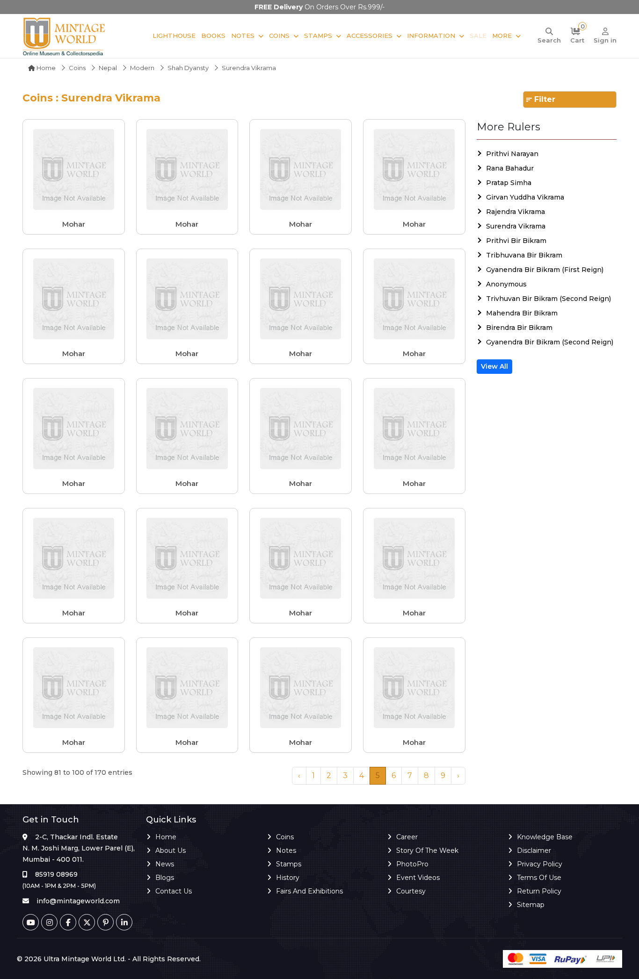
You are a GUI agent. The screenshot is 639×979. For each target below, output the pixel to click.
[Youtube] (30, 922)
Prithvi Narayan (512, 154)
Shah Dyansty (188, 67)
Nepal (108, 67)
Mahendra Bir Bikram (522, 313)
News (164, 864)
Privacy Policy (539, 864)
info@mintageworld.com (78, 901)
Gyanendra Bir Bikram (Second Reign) (549, 342)
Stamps (318, 35)
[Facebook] (68, 922)
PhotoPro (412, 864)
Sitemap (531, 904)
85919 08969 (56, 874)
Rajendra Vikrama (515, 211)
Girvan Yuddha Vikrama (525, 197)
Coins (279, 35)
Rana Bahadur (510, 168)
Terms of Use (539, 877)
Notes (242, 35)
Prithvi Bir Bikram (516, 240)
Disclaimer (534, 850)
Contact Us (173, 891)
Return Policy (539, 891)
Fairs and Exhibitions (309, 891)
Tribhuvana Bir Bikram (524, 255)
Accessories (369, 35)
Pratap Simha (508, 183)
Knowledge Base (545, 837)
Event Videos (418, 877)
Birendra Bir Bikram (519, 327)
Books (213, 35)
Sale (478, 35)
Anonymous (506, 284)
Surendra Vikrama (515, 226)
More (502, 35)
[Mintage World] (64, 36)
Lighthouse (174, 35)
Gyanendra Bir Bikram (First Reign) (544, 269)
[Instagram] (49, 922)
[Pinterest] (105, 922)
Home (45, 67)
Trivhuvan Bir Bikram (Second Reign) (548, 298)
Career (407, 837)
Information (431, 35)
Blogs (164, 877)
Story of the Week (427, 850)
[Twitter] (87, 922)
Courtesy (411, 891)
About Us (170, 850)
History (287, 877)
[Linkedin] (124, 922)
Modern (142, 67)
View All (494, 366)
